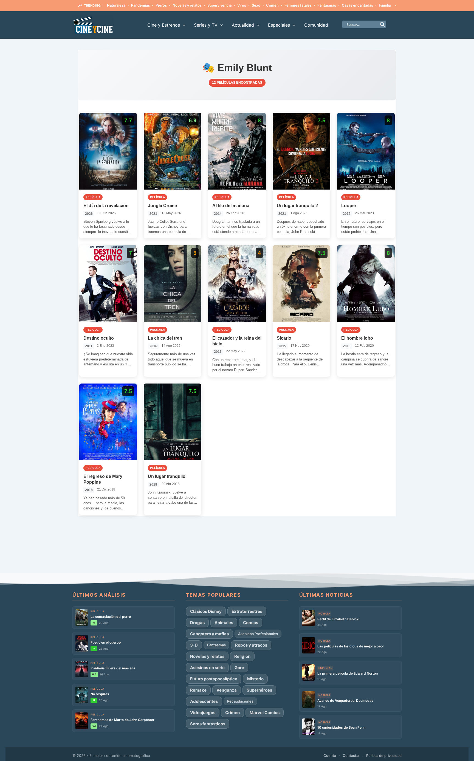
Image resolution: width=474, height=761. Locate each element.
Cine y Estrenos (163, 25)
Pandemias (140, 5)
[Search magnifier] (382, 24)
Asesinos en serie (207, 667)
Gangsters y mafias (209, 633)
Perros (161, 5)
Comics (250, 622)
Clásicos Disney (206, 611)
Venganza (226, 690)
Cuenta (329, 755)
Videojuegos (202, 712)
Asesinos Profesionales (258, 634)
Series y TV (206, 25)
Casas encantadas (357, 5)
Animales (224, 622)
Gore (239, 667)
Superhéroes (259, 690)
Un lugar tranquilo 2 (297, 205)
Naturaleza (116, 5)
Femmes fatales (298, 5)
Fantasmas (326, 5)
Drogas (197, 622)
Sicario (284, 338)
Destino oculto (98, 338)
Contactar (351, 755)
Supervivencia (219, 5)
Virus (241, 5)
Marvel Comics (265, 712)
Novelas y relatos (187, 5)
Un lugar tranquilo (166, 476)
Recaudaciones (240, 701)
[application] (182, 25)
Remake (198, 690)
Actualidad (243, 25)
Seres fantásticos (207, 723)
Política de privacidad (384, 755)
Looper (348, 205)
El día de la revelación (106, 205)
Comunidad (316, 25)
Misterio (255, 678)
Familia (385, 5)
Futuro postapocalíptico (213, 678)
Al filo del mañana (230, 205)
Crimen (272, 5)
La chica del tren (165, 338)
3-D (194, 645)
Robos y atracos (251, 645)
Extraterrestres (247, 611)
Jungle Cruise (162, 205)
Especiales (279, 25)
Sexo (256, 5)
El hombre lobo (357, 338)
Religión (242, 656)
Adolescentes (204, 701)
